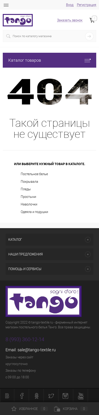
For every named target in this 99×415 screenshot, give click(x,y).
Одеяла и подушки (34, 212)
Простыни (28, 197)
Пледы (26, 189)
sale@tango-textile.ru (36, 349)
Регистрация (86, 5)
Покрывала (29, 181)
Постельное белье (34, 174)
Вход (69, 5)
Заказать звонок (69, 20)
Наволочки (29, 204)
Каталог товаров (24, 60)
